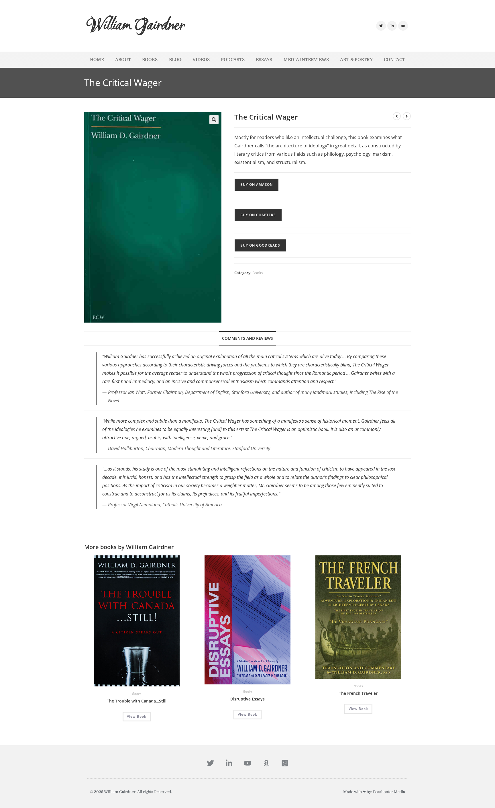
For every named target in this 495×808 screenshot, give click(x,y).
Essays (264, 59)
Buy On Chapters (258, 214)
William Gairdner (136, 26)
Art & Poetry (356, 59)
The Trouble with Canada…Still (136, 701)
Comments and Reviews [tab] (247, 338)
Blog (175, 59)
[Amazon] (266, 763)
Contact (394, 59)
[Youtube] (403, 26)
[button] (214, 119)
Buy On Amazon (256, 184)
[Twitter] (381, 26)
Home (97, 59)
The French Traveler (358, 693)
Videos (201, 59)
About (123, 59)
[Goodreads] (284, 763)
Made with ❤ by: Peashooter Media (374, 792)
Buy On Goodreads (260, 245)
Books (150, 59)
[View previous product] (397, 116)
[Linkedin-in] (392, 26)
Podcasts (233, 59)
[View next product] (407, 116)
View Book (136, 716)
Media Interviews (306, 59)
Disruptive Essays (247, 699)
